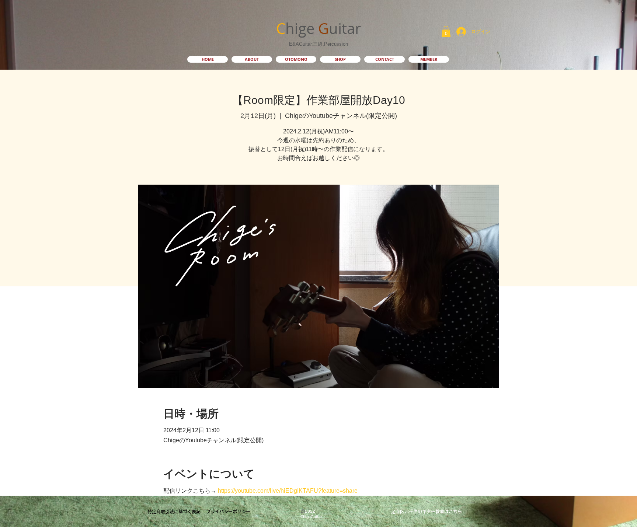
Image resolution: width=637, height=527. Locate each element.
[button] (446, 31)
